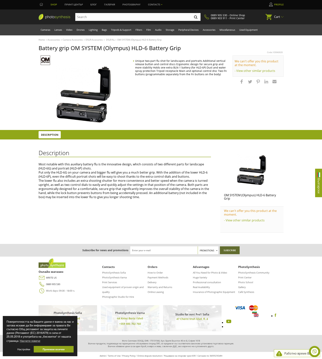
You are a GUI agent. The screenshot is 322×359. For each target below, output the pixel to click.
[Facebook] (275, 316)
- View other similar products (255, 71)
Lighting (93, 29)
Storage (170, 29)
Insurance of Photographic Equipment (214, 292)
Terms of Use (114, 355)
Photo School (245, 282)
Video (69, 29)
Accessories (209, 29)
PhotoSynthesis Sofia (114, 272)
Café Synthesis (246, 292)
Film (148, 29)
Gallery (242, 287)
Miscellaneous (227, 29)
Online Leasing (156, 292)
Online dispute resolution (149, 355)
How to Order (155, 272)
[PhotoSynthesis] (54, 17)
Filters (138, 29)
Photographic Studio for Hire (118, 296)
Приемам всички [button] (54, 349)
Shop (53, 4)
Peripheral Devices (188, 29)
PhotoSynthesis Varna (114, 277)
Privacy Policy (128, 355)
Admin (103, 355)
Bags (104, 29)
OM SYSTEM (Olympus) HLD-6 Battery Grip (250, 196)
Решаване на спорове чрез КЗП (180, 355)
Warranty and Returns (160, 287)
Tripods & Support (121, 29)
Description (49, 134)
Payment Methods (158, 277)
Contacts (154, 4)
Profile (279, 4)
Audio (158, 29)
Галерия (109, 4)
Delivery (152, 282)
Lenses (58, 29)
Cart (277, 17)
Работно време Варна (300, 353)
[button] (242, 83)
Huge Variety (200, 277)
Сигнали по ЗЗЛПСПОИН (210, 355)
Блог (93, 4)
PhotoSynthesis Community (253, 272)
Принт (73, 4)
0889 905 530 (53, 284)
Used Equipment (248, 29)
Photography (131, 4)
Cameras (45, 29)
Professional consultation (207, 282)
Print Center (245, 277)
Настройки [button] (23, 349)
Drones (81, 29)
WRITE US (51, 277)
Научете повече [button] (30, 341)
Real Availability (201, 287)
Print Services (109, 282)
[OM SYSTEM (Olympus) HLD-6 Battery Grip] (252, 170)
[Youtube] (228, 322)
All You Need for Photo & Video (210, 272)
